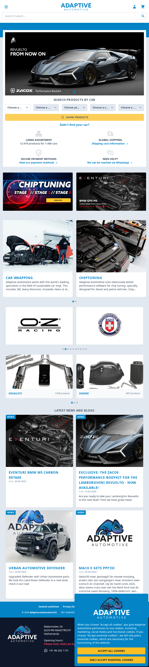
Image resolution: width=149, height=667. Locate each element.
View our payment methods (37, 162)
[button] (71, 92)
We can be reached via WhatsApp (108, 162)
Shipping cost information (108, 143)
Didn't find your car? (74, 125)
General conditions (49, 606)
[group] (74, 63)
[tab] (73, 301)
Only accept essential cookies (111, 660)
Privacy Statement (73, 606)
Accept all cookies (111, 651)
